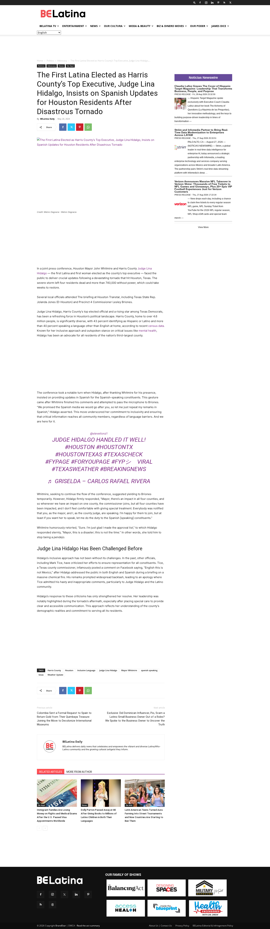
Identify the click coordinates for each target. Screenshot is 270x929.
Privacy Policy (182, 925)
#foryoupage (90, 461)
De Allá (129, 805)
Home (40, 60)
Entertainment (73, 26)
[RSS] (224, 2)
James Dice (218, 26)
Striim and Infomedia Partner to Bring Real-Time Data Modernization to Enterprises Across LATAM (201, 132)
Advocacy (62, 60)
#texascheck (123, 454)
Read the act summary (88, 925)
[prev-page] (39, 828)
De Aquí (70, 66)
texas (41, 674)
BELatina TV (47, 26)
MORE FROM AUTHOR (79, 771)
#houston (80, 446)
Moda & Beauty (139, 26)
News (94, 26)
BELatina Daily (47, 118)
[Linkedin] (212, 2)
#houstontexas (78, 454)
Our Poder (197, 26)
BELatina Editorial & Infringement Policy (213, 925)
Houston (69, 670)
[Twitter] (230, 2)
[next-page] (45, 828)
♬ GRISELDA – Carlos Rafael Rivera (98, 481)
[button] (194, 2)
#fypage (57, 461)
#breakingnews (123, 469)
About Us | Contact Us (160, 925)
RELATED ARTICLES (50, 771)
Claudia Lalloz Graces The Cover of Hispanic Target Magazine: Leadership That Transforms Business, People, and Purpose (203, 89)
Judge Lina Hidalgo (108, 670)
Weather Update (55, 674)
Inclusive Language (86, 670)
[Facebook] (200, 2)
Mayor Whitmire (129, 670)
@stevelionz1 (98, 433)
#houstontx (114, 446)
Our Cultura (113, 26)
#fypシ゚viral (132, 461)
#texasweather (75, 469)
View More (203, 227)
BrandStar (60, 925)
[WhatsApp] (88, 127)
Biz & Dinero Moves (170, 26)
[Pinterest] (218, 2)
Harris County (54, 670)
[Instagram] (206, 2)
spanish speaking (149, 670)
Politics (50, 60)
